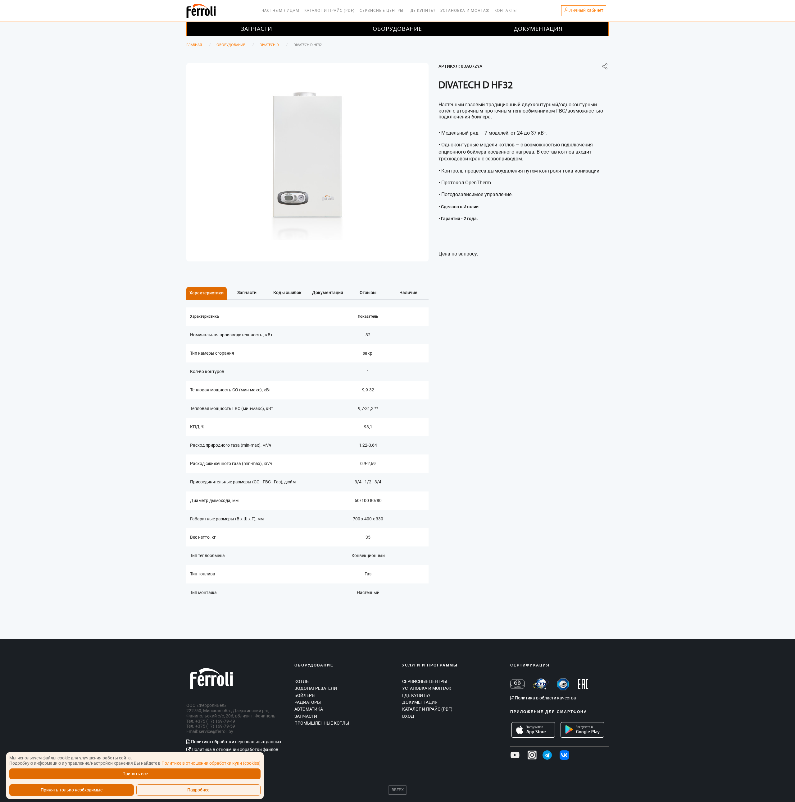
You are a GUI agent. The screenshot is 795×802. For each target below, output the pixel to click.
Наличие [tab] (408, 292)
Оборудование (397, 28)
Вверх (398, 789)
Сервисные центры (381, 10)
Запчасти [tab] (247, 292)
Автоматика (308, 709)
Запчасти (256, 28)
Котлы (302, 681)
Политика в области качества (545, 697)
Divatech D (269, 44)
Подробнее (198, 790)
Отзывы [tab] (368, 292)
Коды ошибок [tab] (287, 292)
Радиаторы (307, 702)
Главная (194, 44)
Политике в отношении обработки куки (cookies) (211, 763)
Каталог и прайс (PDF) (329, 10)
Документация (538, 28)
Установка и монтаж (464, 10)
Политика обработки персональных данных (235, 741)
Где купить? (421, 10)
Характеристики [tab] (206, 292)
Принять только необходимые (71, 790)
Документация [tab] (327, 292)
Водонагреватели (315, 688)
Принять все (135, 774)
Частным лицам (280, 10)
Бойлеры (305, 695)
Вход (408, 716)
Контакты (505, 10)
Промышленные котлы (321, 723)
